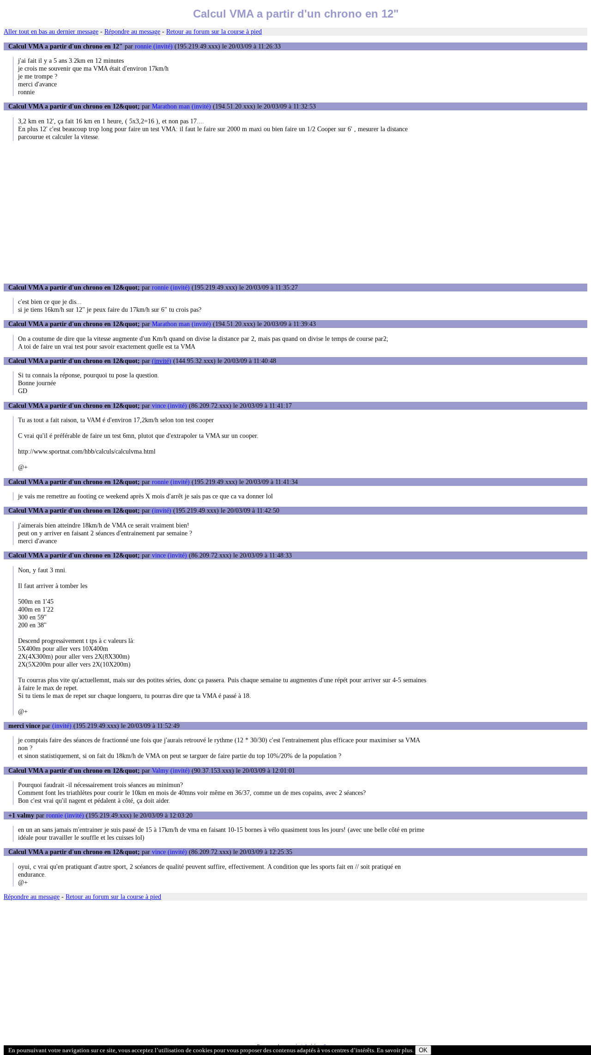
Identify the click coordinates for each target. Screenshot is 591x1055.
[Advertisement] (295, 212)
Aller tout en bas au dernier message (51, 31)
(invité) (161, 360)
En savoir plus (394, 1050)
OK (423, 1050)
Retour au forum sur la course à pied (214, 31)
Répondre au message (132, 31)
